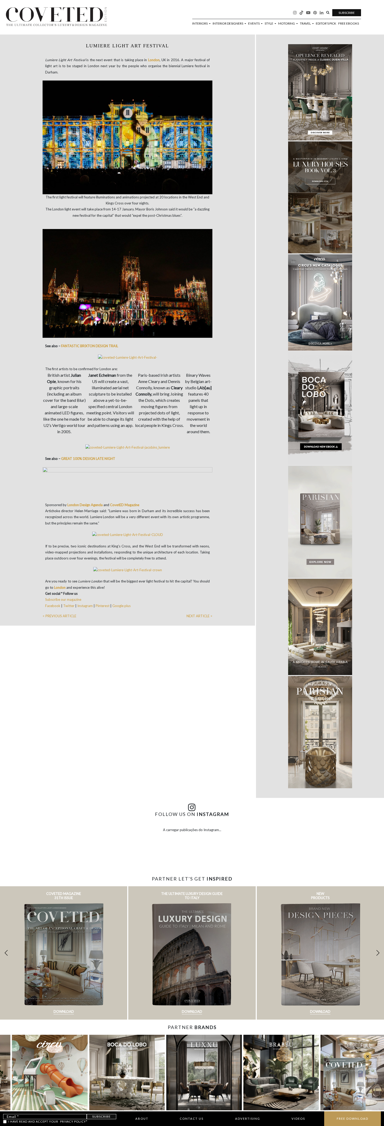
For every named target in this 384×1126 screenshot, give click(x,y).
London (154, 60)
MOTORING (286, 23)
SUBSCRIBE (347, 13)
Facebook (53, 606)
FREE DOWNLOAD (352, 1118)
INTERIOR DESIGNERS (228, 23)
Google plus (121, 606)
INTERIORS (200, 23)
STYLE (269, 23)
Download (64, 1011)
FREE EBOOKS (348, 23)
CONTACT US (191, 1118)
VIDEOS (298, 1118)
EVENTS (254, 23)
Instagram (85, 606)
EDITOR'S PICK (326, 23)
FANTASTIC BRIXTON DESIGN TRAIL (89, 346)
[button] (377, 953)
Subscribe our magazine (63, 599)
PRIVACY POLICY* (74, 1121)
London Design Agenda (85, 505)
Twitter (69, 606)
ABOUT (141, 1118)
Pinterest (102, 606)
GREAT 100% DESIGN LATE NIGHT (88, 458)
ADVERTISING (247, 1118)
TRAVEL (305, 23)
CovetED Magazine (124, 505)
